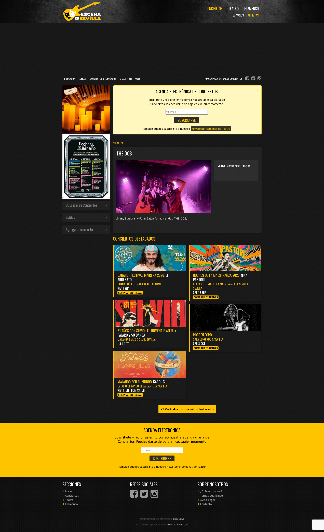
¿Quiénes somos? (211, 491)
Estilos (82, 78)
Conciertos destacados (134, 239)
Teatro (233, 8)
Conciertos (214, 8)
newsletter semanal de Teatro (211, 129)
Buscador (69, 78)
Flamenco (251, 8)
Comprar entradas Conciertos (225, 78)
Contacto (206, 504)
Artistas (253, 15)
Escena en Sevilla (81, 11)
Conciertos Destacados (103, 78)
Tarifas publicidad (211, 495)
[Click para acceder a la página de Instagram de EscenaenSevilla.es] (259, 79)
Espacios (238, 15)
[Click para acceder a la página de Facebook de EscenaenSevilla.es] (247, 79)
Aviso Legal (207, 500)
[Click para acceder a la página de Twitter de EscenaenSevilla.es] (253, 79)
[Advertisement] (162, 48)
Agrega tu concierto (79, 229)
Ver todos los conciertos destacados (189, 409)
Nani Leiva (178, 518)
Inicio (68, 491)
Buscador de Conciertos (81, 205)
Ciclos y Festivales (129, 78)
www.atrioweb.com (177, 524)
